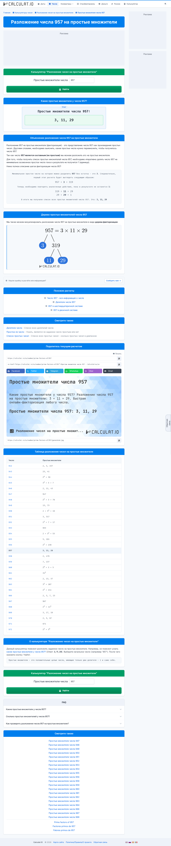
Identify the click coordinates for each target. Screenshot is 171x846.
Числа (54, 4)
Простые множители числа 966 (64, 809)
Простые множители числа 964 (64, 805)
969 (10, 613)
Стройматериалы (87, 4)
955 (10, 539)
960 (10, 567)
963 (10, 584)
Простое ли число (15, 332)
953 (10, 528)
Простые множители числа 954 (64, 769)
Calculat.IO (38, 842)
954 (10, 534)
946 (10, 488)
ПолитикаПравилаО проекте (79, 842)
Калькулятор (132, 4)
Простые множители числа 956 (64, 777)
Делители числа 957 (65, 302)
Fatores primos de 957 (64, 830)
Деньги (104, 4)
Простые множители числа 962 (64, 797)
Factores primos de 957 (64, 826)
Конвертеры (66, 4)
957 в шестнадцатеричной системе (65, 306)
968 (10, 607)
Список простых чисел (18, 336)
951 (10, 517)
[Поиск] (165, 4)
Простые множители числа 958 (64, 781)
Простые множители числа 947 (64, 741)
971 (10, 624)
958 (10, 556)
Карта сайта (58, 842)
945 (10, 483)
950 (10, 511)
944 (10, 477)
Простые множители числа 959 (64, 785)
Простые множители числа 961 (64, 793)
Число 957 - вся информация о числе (65, 298)
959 (10, 562)
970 (10, 618)
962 (10, 579)
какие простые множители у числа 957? (26, 651)
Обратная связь (168, 423)
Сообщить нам (113, 280)
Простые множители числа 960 (64, 789)
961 (10, 573)
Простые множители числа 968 (64, 817)
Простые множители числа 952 (64, 761)
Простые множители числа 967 (64, 813)
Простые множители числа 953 (64, 765)
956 (10, 545)
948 (10, 500)
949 (10, 505)
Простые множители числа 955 (64, 773)
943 (10, 472)
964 (10, 590)
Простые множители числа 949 (64, 749)
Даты (43, 4)
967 (10, 601)
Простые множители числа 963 (64, 801)
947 (10, 494)
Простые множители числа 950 (64, 753)
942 (10, 466)
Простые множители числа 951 (64, 757)
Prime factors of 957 (64, 822)
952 (10, 522)
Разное (117, 4)
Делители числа (14, 328)
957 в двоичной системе (65, 310)
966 (10, 596)
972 (10, 629)
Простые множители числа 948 (64, 745)
